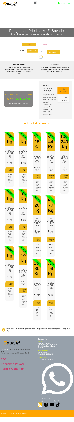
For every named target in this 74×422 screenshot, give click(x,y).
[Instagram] (40, 405)
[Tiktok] (58, 405)
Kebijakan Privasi (12, 364)
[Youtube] (52, 405)
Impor (45, 44)
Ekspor (29, 44)
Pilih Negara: (52, 52)
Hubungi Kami (10, 169)
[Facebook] (46, 405)
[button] (35, 2)
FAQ (3, 359)
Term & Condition (13, 368)
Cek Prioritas (63, 90)
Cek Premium (64, 99)
